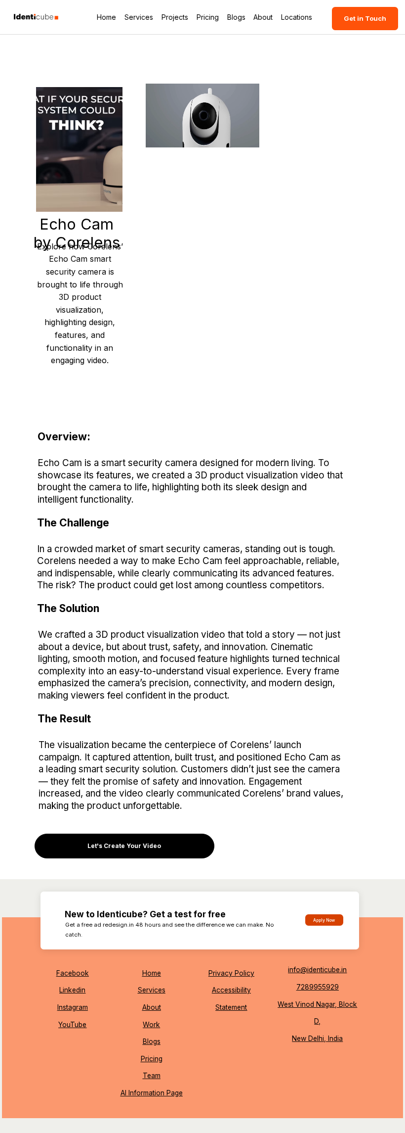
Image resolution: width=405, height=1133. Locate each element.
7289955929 (317, 987)
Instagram (72, 1007)
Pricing (151, 1059)
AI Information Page (152, 1093)
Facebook (72, 973)
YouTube (72, 1025)
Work (151, 1025)
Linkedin (72, 990)
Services (151, 990)
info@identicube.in (317, 970)
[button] (242, 135)
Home (151, 973)
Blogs (152, 1041)
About (151, 1007)
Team (152, 1076)
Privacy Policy (231, 973)
